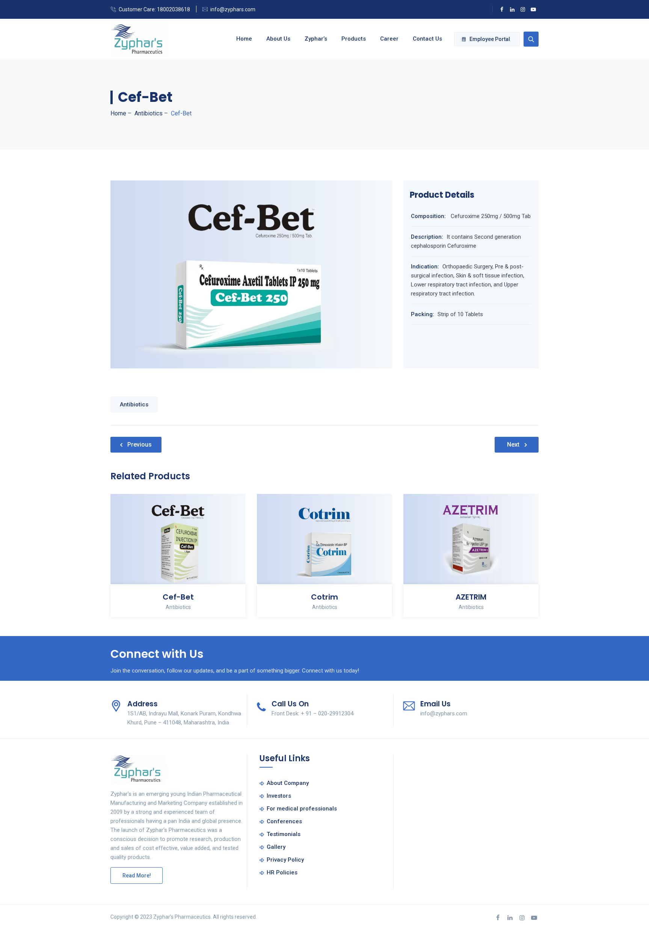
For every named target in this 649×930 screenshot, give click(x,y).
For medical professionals (302, 808)
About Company (288, 783)
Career (389, 38)
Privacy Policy (285, 859)
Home (244, 38)
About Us (278, 38)
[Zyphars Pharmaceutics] (139, 39)
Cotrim (324, 597)
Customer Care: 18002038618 (154, 9)
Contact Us (427, 38)
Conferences (284, 821)
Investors (279, 795)
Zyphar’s (316, 38)
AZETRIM (471, 597)
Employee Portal (489, 39)
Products (353, 38)
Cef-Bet (178, 597)
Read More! (136, 875)
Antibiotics (134, 404)
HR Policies (282, 872)
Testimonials (283, 834)
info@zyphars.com (232, 9)
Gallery (276, 847)
